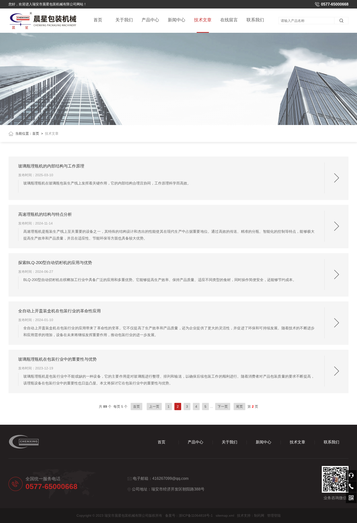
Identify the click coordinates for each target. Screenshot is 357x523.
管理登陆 (274, 515)
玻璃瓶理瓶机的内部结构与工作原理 (51, 166)
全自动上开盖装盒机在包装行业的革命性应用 (59, 311)
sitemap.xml (225, 515)
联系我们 (255, 19)
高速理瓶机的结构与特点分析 (45, 214)
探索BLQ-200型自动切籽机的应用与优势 (55, 262)
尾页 (239, 406)
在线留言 (229, 19)
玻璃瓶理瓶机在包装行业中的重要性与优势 (57, 359)
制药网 (259, 515)
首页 (98, 19)
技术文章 (203, 19)
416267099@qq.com (170, 478)
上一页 (154, 406)
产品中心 (150, 19)
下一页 (223, 406)
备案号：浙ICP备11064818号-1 (189, 515)
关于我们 (124, 19)
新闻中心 (176, 19)
